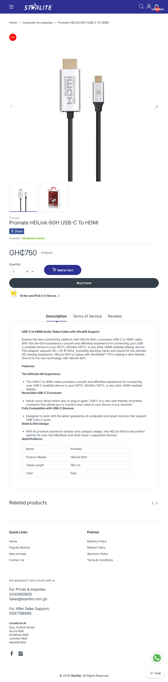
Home (13, 541)
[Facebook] (11, 654)
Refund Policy (96, 547)
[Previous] (157, 107)
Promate (14, 217)
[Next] (11, 107)
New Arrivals (17, 553)
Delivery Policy (97, 541)
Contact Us (16, 560)
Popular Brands (19, 547)
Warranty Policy (97, 553)
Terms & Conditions (100, 560)
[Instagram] (20, 654)
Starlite (76, 675)
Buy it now (84, 283)
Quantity (15, 264)
